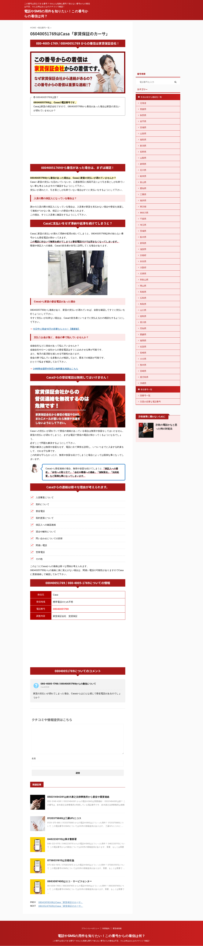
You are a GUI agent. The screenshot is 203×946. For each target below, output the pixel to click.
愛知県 (143, 188)
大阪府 (143, 267)
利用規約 (106, 928)
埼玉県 (143, 225)
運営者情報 (117, 928)
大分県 (143, 358)
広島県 (143, 298)
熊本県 (143, 365)
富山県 (143, 182)
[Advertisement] (77, 140)
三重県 (143, 194)
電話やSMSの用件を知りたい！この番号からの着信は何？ (101, 936)
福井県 (143, 200)
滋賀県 (143, 249)
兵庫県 (143, 273)
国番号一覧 (145, 395)
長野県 (143, 151)
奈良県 (143, 261)
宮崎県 (143, 371)
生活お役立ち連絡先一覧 (151, 97)
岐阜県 (143, 176)
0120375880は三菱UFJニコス (64, 818)
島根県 (143, 291)
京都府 (143, 255)
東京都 (143, 206)
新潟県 (143, 145)
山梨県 (143, 158)
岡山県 (143, 285)
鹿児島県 (144, 377)
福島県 (143, 139)
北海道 (143, 103)
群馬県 (143, 243)
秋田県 (143, 115)
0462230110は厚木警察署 (62, 839)
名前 (34, 758)
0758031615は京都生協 (60, 860)
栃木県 (143, 237)
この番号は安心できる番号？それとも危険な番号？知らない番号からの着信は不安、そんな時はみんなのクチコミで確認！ (101, 941)
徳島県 (143, 316)
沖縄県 (143, 383)
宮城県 (143, 127)
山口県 (143, 310)
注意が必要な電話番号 (150, 401)
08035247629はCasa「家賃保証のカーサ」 (60, 906)
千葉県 (143, 218)
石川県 (143, 170)
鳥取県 (143, 304)
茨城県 (143, 231)
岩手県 (143, 121)
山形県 (143, 133)
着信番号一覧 (146, 389)
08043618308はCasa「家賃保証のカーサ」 (60, 902)
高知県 (143, 328)
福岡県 (143, 340)
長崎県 (143, 352)
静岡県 (143, 164)
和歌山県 (144, 279)
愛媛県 (143, 334)
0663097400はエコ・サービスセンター (69, 881)
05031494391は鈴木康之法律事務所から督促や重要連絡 (78, 796)
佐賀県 (143, 346)
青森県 (143, 109)
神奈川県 (144, 212)
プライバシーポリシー (90, 928)
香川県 (143, 322)
